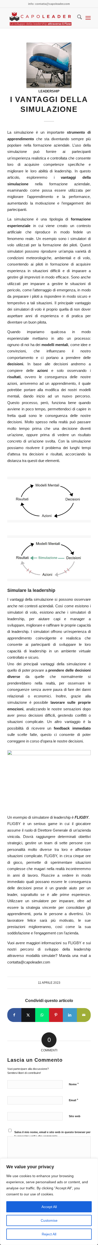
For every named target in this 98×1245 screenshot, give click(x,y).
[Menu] (88, 18)
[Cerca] (77, 18)
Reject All (49, 1234)
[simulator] (49, 65)
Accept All (49, 1207)
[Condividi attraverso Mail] (84, 1015)
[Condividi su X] (28, 1015)
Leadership (49, 91)
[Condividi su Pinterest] (56, 1015)
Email (73, 1100)
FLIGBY (81, 817)
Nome (74, 1084)
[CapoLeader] (40, 18)
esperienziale (18, 226)
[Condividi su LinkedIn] (70, 1015)
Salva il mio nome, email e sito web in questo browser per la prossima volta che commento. (52, 1134)
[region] (49, 1201)
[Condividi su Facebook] (14, 1015)
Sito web (74, 1116)
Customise (49, 1220)
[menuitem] (77, 18)
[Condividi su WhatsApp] (42, 1015)
